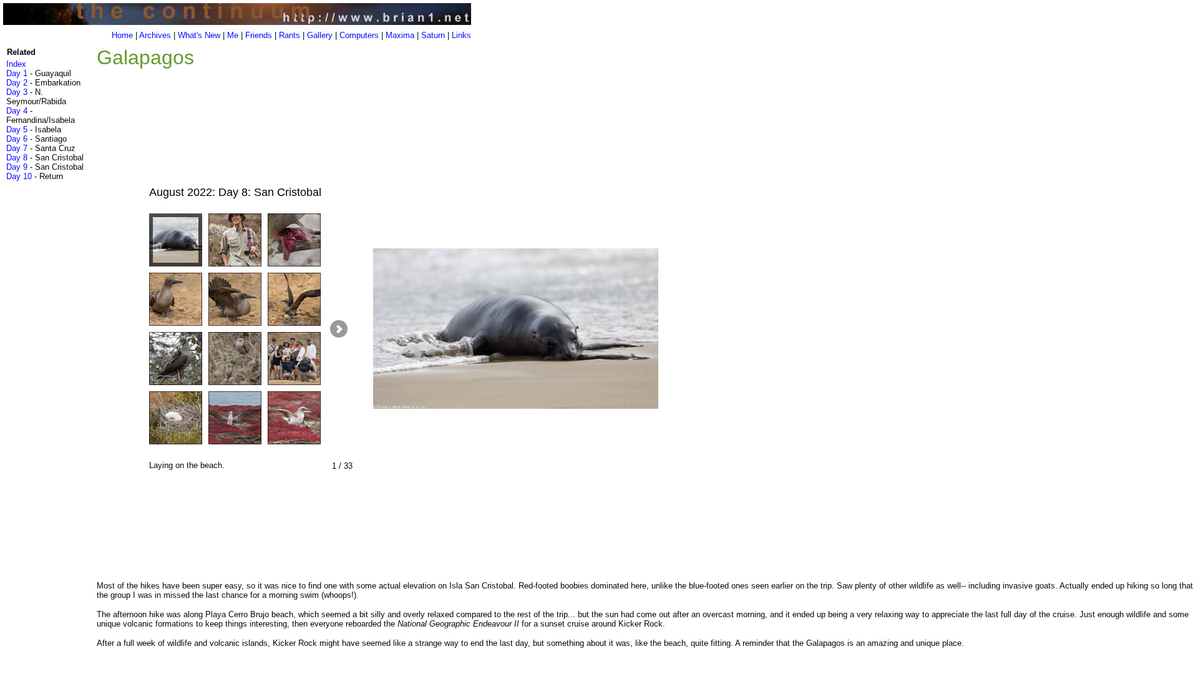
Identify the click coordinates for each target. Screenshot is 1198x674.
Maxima (400, 35)
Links (461, 35)
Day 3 (16, 92)
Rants (289, 35)
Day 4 (16, 110)
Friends (258, 35)
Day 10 (19, 176)
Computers (359, 35)
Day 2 (16, 82)
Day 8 (16, 157)
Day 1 (16, 73)
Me (232, 35)
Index (16, 64)
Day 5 (16, 129)
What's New (199, 35)
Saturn (433, 35)
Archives (155, 35)
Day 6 (16, 139)
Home (122, 35)
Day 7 (16, 148)
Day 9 (16, 167)
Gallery (320, 35)
